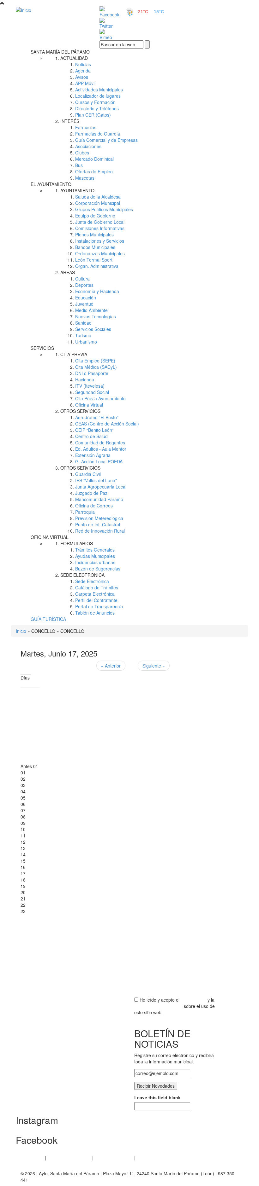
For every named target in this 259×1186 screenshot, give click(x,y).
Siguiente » (153, 665)
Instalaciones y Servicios (99, 241)
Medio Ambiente (91, 310)
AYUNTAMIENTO (77, 190)
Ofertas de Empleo (94, 171)
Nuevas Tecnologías (95, 316)
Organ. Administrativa (96, 266)
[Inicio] (50, 9)
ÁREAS (67, 272)
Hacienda (84, 379)
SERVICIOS (42, 348)
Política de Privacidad (68, 1157)
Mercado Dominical (94, 159)
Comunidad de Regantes (100, 442)
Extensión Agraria (93, 455)
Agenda (83, 70)
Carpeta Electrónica (95, 594)
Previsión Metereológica (99, 518)
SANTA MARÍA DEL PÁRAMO (60, 52)
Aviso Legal (32, 1157)
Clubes (82, 152)
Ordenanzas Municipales (100, 253)
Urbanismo (86, 341)
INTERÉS (69, 121)
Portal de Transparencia (99, 606)
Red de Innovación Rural (100, 531)
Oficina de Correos (94, 505)
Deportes (84, 285)
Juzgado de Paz (91, 493)
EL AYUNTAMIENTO (51, 184)
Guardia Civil (88, 474)
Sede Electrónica (92, 581)
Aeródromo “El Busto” (96, 417)
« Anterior (111, 665)
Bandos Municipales (95, 247)
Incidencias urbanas (95, 562)
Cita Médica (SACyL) (96, 367)
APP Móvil (85, 83)
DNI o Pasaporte (91, 373)
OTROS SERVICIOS (80, 411)
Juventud (84, 304)
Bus (79, 165)
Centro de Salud (91, 436)
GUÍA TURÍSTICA (48, 619)
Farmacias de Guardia (97, 133)
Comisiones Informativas (99, 228)
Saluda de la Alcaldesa (98, 197)
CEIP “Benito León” (94, 430)
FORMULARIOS (76, 543)
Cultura (82, 278)
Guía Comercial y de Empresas (106, 140)
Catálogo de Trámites (96, 587)
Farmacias (85, 127)
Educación (85, 297)
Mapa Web (147, 1157)
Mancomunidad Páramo (99, 499)
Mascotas (84, 178)
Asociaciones (88, 146)
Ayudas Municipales (95, 556)
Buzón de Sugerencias (97, 568)
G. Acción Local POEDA (99, 461)
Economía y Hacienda (97, 291)
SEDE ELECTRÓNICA (82, 575)
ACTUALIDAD (74, 58)
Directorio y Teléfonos (97, 108)
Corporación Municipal (97, 203)
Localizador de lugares (98, 96)
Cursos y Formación (95, 102)
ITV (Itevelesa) (90, 386)
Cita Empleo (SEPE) (95, 360)
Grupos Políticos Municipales (104, 209)
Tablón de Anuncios (95, 613)
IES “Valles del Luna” (96, 480)
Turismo (83, 335)
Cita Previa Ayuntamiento (100, 398)
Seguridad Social (92, 392)
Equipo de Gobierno (95, 215)
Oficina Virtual (89, 405)
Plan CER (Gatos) (93, 115)
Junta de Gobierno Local (99, 222)
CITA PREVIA (73, 354)
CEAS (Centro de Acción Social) (107, 423)
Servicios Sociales (93, 329)
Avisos (81, 77)
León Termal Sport (93, 260)
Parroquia (85, 512)
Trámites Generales (95, 550)
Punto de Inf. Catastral (97, 524)
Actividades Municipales (99, 89)
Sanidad (83, 323)
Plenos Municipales (94, 234)
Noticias (83, 64)
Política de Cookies (113, 1157)
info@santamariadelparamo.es (62, 1180)
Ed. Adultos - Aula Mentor (100, 449)
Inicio (21, 631)
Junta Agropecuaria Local (100, 486)
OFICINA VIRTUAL (50, 537)
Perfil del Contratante (96, 600)
